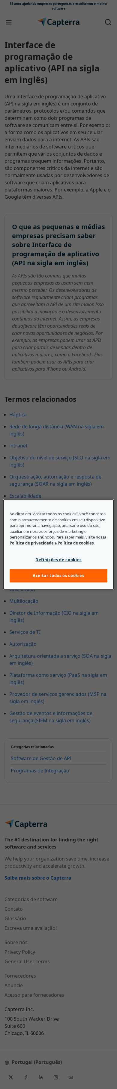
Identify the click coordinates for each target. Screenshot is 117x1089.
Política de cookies (76, 543)
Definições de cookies (58, 559)
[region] (58, 544)
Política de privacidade (32, 543)
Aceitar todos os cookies (58, 576)
